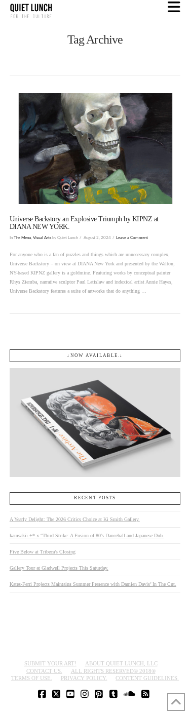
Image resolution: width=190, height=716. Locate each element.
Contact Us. (44, 671)
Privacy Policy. (84, 678)
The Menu (22, 238)
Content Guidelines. (147, 678)
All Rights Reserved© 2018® (113, 671)
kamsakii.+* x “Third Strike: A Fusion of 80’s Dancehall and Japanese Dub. (87, 535)
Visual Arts (42, 238)
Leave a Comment (132, 238)
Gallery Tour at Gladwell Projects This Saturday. (59, 568)
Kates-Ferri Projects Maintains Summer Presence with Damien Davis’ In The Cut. (93, 584)
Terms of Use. (31, 678)
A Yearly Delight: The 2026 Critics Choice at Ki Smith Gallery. (75, 519)
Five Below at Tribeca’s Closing (42, 551)
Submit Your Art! (50, 663)
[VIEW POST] (95, 148)
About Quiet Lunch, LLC (121, 663)
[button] (174, 7)
